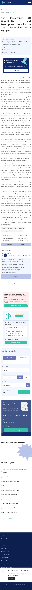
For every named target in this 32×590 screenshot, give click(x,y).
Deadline (4, 382)
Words (26, 377)
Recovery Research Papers (10, 503)
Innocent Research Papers (10, 508)
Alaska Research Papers (10, 512)
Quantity (5, 374)
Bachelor (9, 361)
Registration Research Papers (11, 490)
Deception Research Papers (11, 477)
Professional (23, 361)
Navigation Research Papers (11, 481)
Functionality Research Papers (12, 486)
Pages (20, 377)
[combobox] (16, 370)
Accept (11, 578)
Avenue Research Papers (10, 494)
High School (9, 357)
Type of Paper (6, 366)
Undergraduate (22, 357)
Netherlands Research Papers (11, 499)
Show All (9, 518)
